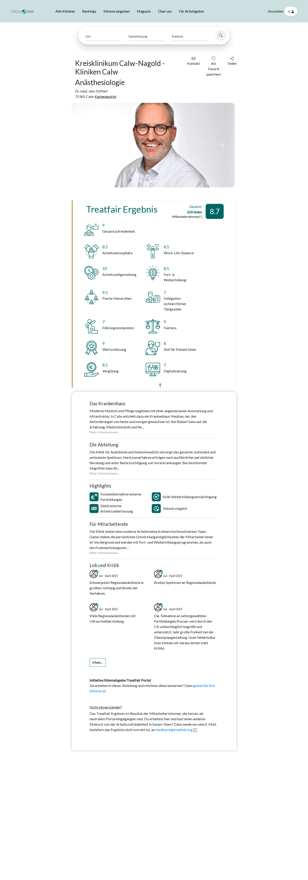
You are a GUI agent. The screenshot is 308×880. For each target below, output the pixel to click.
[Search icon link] (220, 35)
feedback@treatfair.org (174, 729)
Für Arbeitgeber (191, 11)
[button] (83, 145)
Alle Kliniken (65, 11)
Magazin (144, 11)
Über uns (165, 11)
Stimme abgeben (116, 11)
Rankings (89, 11)
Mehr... (97, 662)
